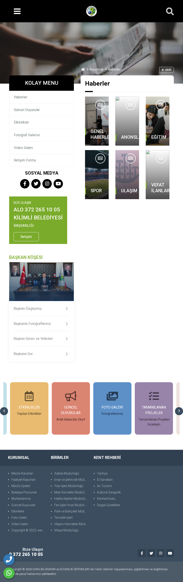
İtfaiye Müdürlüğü (66, 530)
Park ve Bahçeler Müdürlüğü (71, 511)
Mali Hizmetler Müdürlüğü (71, 492)
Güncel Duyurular (27, 110)
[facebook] (24, 184)
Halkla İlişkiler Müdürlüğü (71, 498)
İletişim (26, 237)
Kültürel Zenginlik (109, 492)
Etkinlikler (21, 122)
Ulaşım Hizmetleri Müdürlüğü (71, 524)
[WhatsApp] (9, 573)
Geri (168, 69)
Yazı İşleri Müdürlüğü (68, 486)
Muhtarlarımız (21, 498)
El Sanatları (105, 479)
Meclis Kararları (22, 473)
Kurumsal (96, 69)
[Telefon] (9, 559)
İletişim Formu (25, 160)
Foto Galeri (19, 517)
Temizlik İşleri (63, 517)
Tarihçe (102, 473)
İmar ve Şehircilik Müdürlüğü (71, 479)
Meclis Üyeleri (20, 486)
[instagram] (47, 184)
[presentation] (4, 411)
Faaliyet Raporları (23, 479)
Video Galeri (23, 148)
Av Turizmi (104, 486)
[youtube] (58, 184)
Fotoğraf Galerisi (27, 135)
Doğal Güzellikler (108, 505)
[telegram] (36, 184)
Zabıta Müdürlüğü (66, 473)
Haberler (20, 97)
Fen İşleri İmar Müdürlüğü (71, 505)
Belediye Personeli (24, 492)
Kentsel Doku (106, 498)
